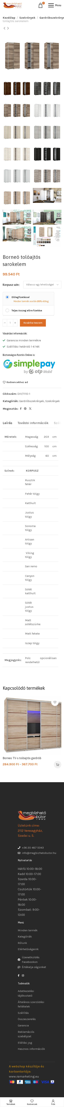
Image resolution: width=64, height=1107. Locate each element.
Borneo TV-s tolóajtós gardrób (22, 758)
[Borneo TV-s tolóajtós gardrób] (32, 725)
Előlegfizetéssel (21, 297)
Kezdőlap (9, 17)
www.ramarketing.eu (24, 1076)
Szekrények (27, 17)
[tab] (7, 423)
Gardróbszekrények (31, 401)
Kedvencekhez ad (17, 382)
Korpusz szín (11, 284)
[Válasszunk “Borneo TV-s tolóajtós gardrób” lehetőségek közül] (57, 764)
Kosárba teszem (32, 322)
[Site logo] (12, 5)
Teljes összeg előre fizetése (27, 310)
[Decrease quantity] (5, 323)
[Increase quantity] (15, 323)
